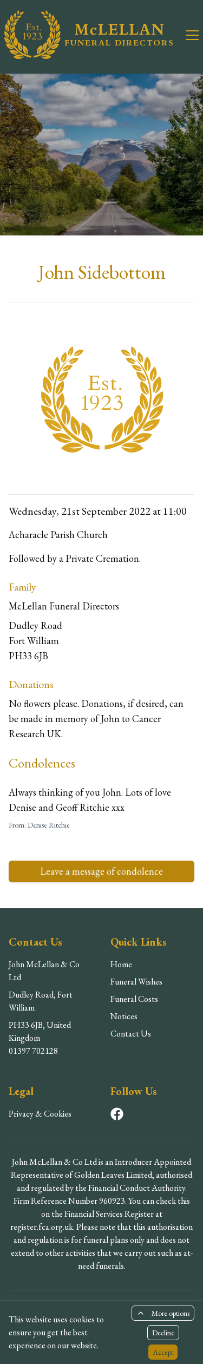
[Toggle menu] (186, 35)
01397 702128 (33, 1051)
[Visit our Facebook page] (116, 1113)
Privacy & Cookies (40, 1113)
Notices (123, 1016)
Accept (163, 1352)
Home (121, 964)
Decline (163, 1332)
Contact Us (130, 1033)
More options (170, 1313)
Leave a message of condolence (101, 871)
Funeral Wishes (136, 981)
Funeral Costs (134, 999)
